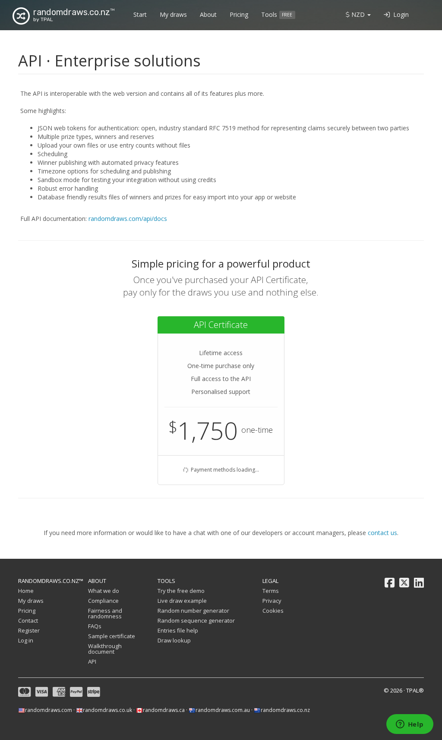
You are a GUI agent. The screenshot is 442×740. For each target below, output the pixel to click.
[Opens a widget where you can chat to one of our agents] (409, 725)
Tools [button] (276, 14)
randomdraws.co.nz (285, 710)
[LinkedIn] (419, 583)
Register (29, 630)
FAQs (94, 626)
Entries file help (178, 630)
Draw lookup (174, 640)
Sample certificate (111, 636)
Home (26, 591)
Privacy (271, 601)
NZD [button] (358, 14)
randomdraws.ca (164, 710)
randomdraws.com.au (223, 710)
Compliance (103, 601)
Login (399, 14)
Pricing (239, 14)
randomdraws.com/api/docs (127, 218)
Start (140, 14)
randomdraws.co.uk (107, 710)
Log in (25, 640)
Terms (270, 591)
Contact (28, 620)
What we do (103, 591)
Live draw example (182, 601)
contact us (382, 533)
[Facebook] (390, 583)
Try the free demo (181, 591)
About (208, 14)
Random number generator (193, 610)
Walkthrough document (105, 648)
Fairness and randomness (105, 613)
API (92, 661)
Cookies (273, 610)
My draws (173, 14)
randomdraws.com (48, 710)
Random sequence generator (196, 620)
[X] (404, 583)
